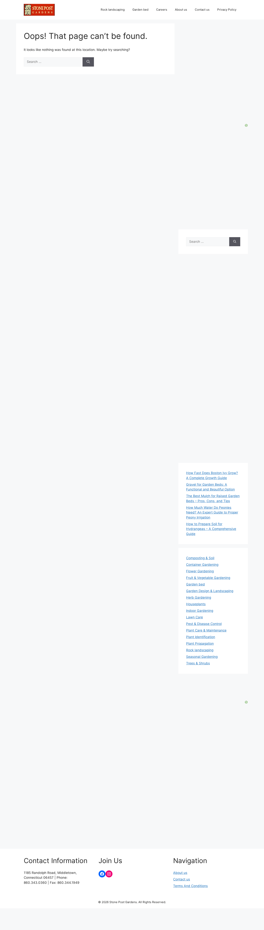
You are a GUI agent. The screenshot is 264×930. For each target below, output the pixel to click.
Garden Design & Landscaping (209, 591)
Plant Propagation (200, 643)
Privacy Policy (226, 9)
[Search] (88, 62)
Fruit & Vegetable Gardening (208, 578)
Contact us (202, 9)
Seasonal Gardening (202, 657)
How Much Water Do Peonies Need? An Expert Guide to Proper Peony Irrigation (212, 512)
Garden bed (140, 9)
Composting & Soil (200, 558)
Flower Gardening (200, 571)
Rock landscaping (113, 9)
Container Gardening (202, 565)
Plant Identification (200, 637)
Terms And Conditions (190, 886)
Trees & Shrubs (198, 663)
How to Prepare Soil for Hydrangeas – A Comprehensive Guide (211, 529)
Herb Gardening (198, 597)
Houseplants (196, 604)
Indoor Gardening (199, 611)
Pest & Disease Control (204, 624)
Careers (161, 9)
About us (181, 9)
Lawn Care (194, 617)
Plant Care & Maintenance (206, 630)
